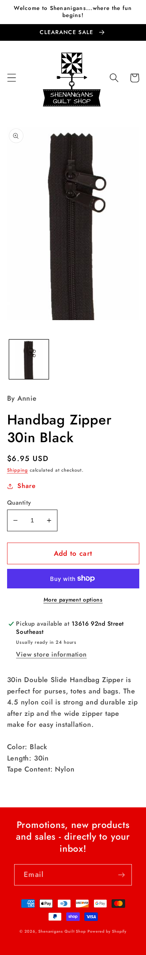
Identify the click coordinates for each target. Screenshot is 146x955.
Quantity (19, 503)
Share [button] (26, 485)
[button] (11, 78)
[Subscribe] (121, 875)
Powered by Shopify (107, 931)
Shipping (17, 470)
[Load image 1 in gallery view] (29, 359)
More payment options (73, 600)
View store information (51, 654)
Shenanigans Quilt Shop (62, 931)
